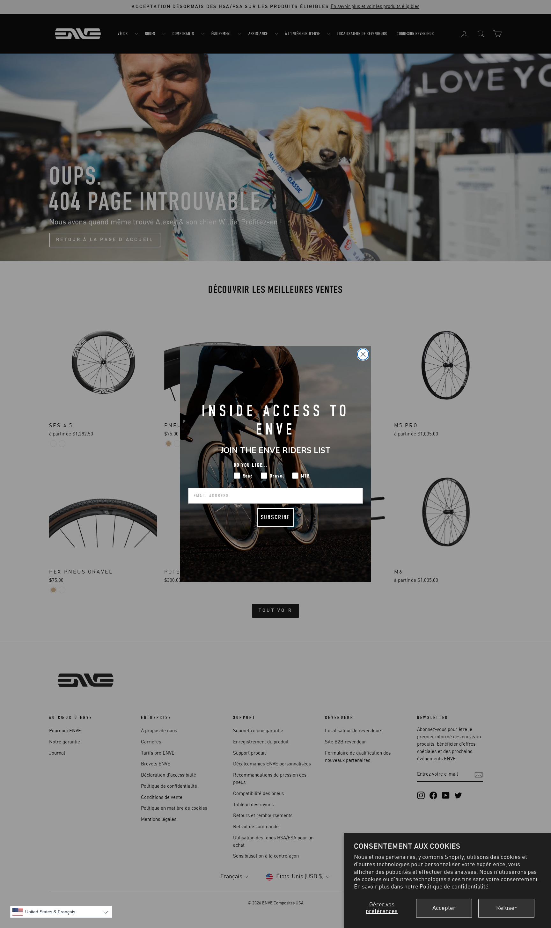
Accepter (444, 908)
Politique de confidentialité (454, 887)
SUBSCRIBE (275, 517)
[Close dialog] (363, 354)
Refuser (506, 908)
